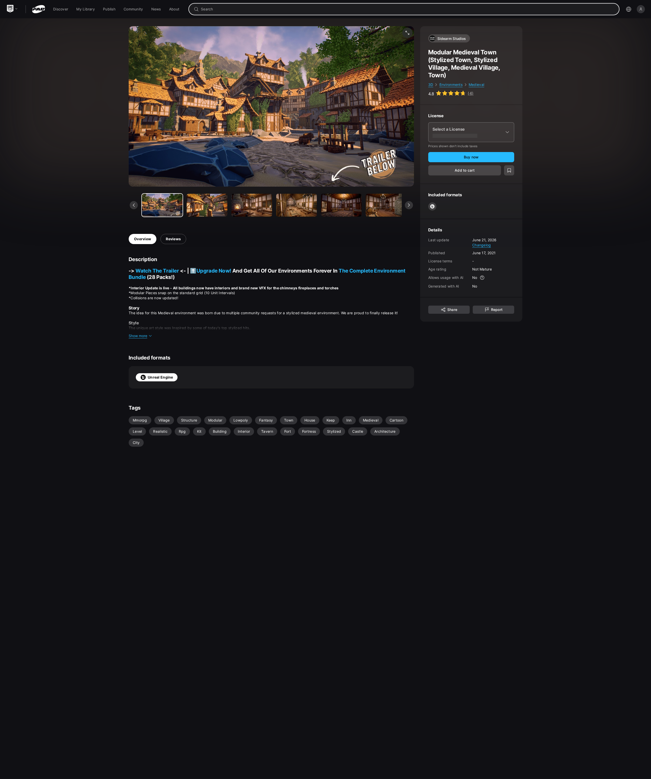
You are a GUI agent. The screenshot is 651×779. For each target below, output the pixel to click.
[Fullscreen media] (407, 33)
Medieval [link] (476, 84)
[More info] (482, 278)
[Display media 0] (162, 205)
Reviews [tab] (173, 239)
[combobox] (407, 9)
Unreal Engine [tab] (160, 377)
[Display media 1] (207, 205)
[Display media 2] (251, 205)
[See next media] (409, 205)
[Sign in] (641, 9)
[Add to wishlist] (509, 170)
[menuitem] (60, 9)
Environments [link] (451, 84)
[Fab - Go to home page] (38, 9)
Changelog (481, 245)
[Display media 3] (296, 205)
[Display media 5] (386, 205)
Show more (138, 336)
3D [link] (430, 84)
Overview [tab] (142, 239)
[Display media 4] (341, 205)
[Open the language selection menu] (629, 9)
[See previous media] (134, 205)
